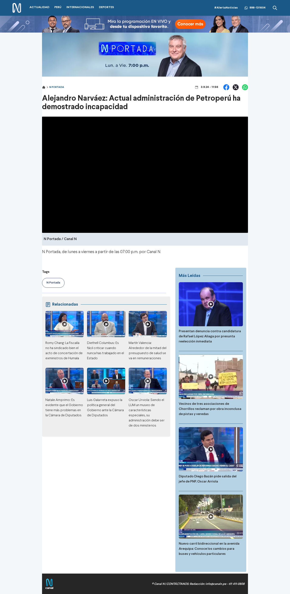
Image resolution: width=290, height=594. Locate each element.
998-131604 (257, 7)
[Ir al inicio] (17, 8)
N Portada (56, 87)
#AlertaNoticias (226, 7)
